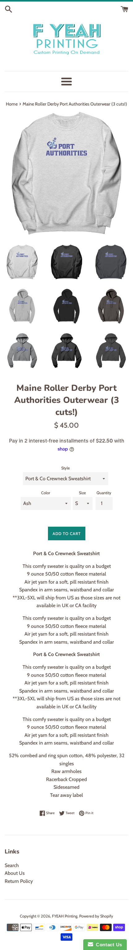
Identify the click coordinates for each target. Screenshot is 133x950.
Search (12, 865)
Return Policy (19, 881)
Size (82, 492)
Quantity (104, 492)
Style (65, 468)
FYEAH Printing (64, 916)
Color (45, 492)
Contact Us (107, 944)
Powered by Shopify (96, 916)
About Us (15, 873)
